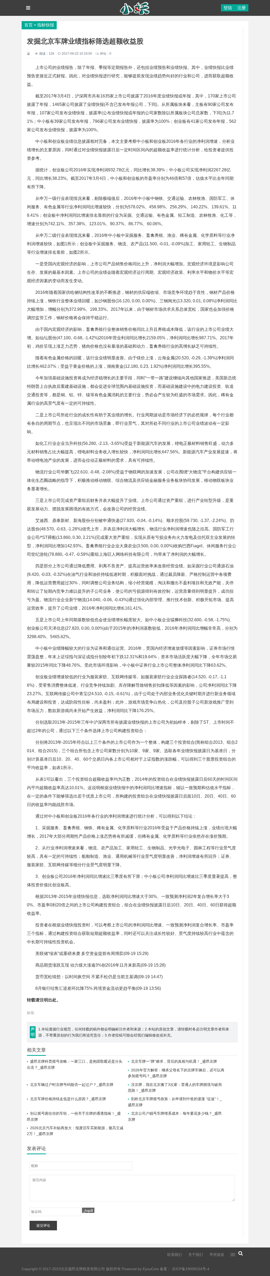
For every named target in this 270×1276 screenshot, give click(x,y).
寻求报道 (216, 1255)
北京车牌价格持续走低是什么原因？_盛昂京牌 (68, 1099)
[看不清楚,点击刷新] (88, 1210)
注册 (241, 8)
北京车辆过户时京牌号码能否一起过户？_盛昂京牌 (71, 1084)
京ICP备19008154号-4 (190, 1269)
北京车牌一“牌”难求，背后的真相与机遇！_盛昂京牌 (174, 1061)
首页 (28, 25)
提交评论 (43, 1225)
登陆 (228, 8)
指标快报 (45, 25)
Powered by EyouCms (140, 1269)
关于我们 (195, 1255)
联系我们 (174, 1255)
